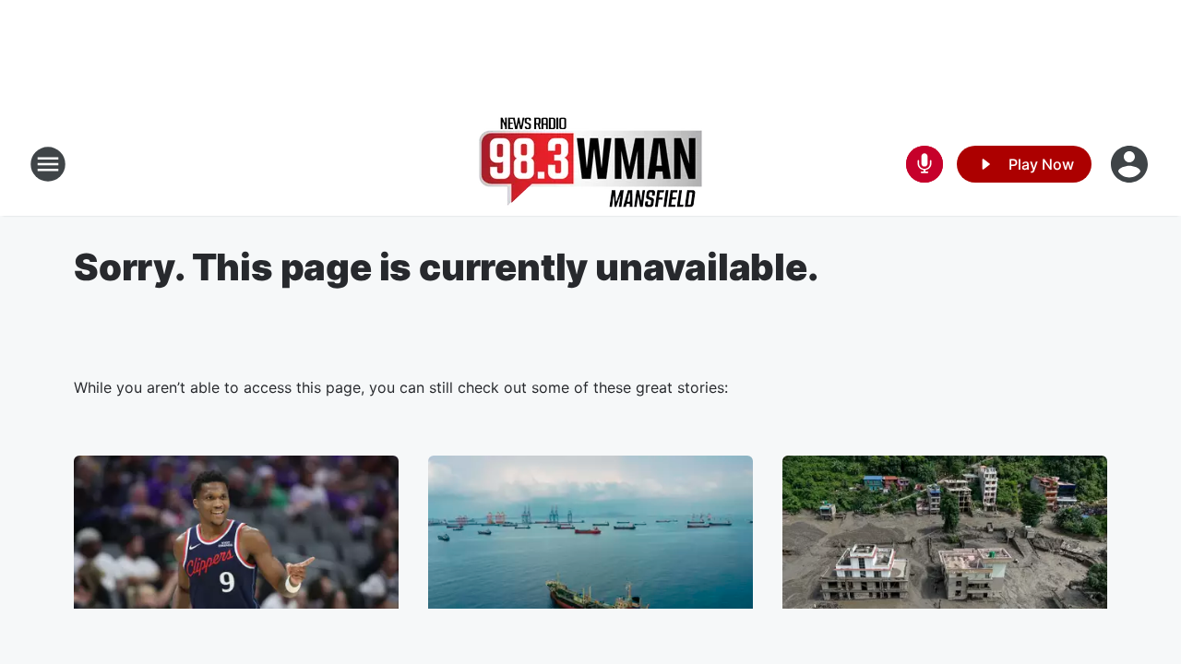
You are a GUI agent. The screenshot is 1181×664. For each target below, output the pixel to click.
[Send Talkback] (924, 164)
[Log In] (1131, 164)
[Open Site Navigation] (48, 164)
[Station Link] (590, 164)
